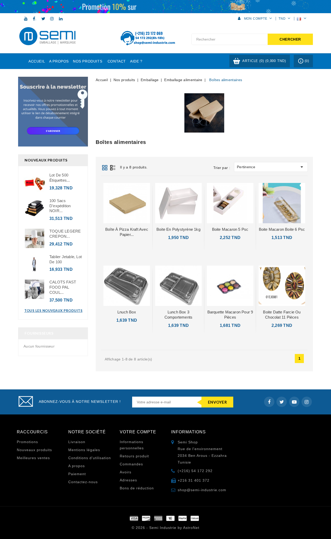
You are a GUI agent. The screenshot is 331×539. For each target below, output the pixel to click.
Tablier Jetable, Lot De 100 (65, 259)
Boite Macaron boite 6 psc (282, 229)
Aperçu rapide (126, 202)
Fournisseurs (39, 333)
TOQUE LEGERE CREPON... (65, 233)
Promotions (27, 442)
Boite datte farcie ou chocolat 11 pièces (281, 314)
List (112, 167)
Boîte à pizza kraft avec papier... (126, 232)
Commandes (131, 464)
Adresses (128, 480)
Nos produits (87, 61)
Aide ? (136, 61)
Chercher (290, 39)
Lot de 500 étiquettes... (59, 177)
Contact (117, 61)
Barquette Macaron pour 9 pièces (230, 314)
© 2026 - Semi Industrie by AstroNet (165, 528)
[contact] (165, 6)
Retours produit (134, 456)
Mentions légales (84, 450)
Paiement (77, 474)
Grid (104, 167)
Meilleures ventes (33, 458)
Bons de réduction (137, 488)
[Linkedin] (60, 18)
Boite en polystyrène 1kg (178, 229)
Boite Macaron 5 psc (230, 229)
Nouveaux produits (34, 450)
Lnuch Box (126, 312)
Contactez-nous (83, 482)
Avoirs (125, 472)
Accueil (36, 61)
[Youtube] (25, 18)
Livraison (76, 442)
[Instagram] (52, 18)
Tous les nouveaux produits (53, 311)
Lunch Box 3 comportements (178, 314)
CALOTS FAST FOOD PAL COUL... (62, 287)
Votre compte (138, 432)
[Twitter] (43, 18)
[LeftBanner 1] (53, 112)
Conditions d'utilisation (89, 458)
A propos (59, 61)
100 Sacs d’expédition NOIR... (60, 205)
